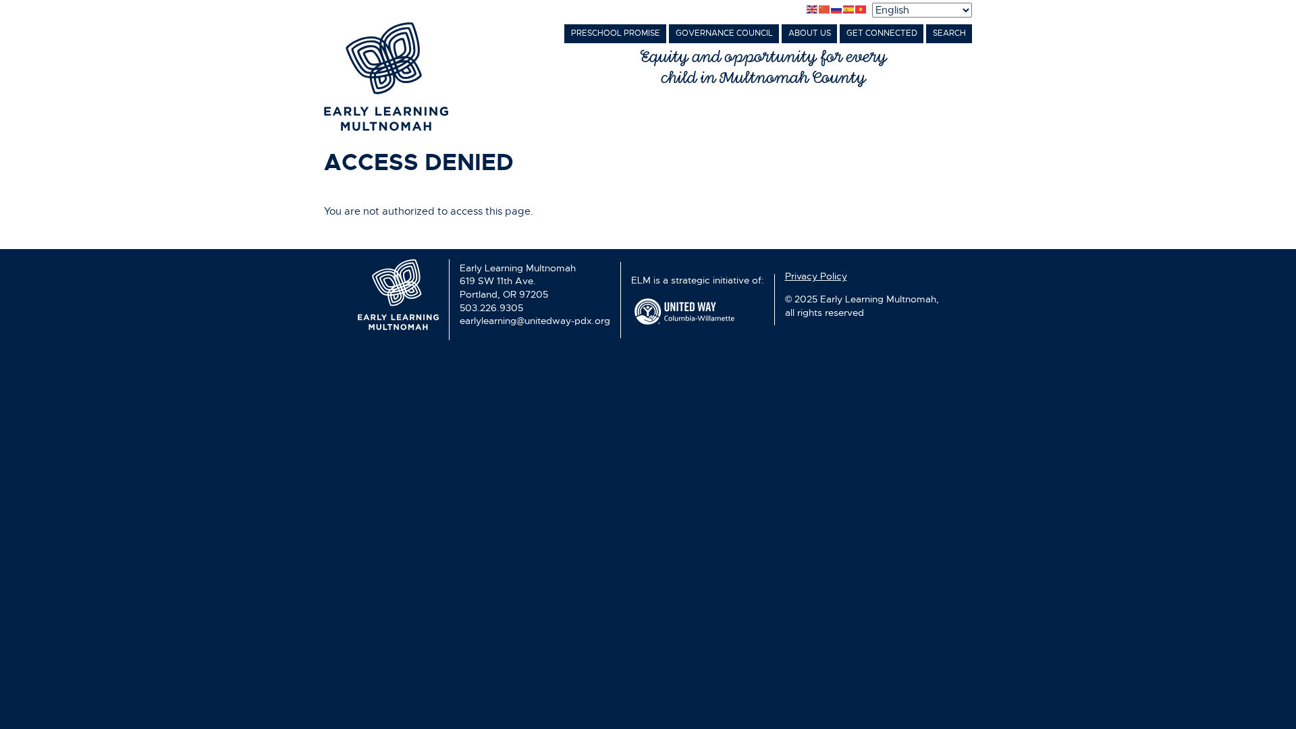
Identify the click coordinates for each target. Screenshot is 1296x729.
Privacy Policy (816, 276)
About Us (809, 33)
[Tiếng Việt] (861, 10)
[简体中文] (825, 10)
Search (949, 33)
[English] (813, 10)
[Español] (849, 10)
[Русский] (837, 10)
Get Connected (881, 33)
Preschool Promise (615, 33)
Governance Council (724, 33)
